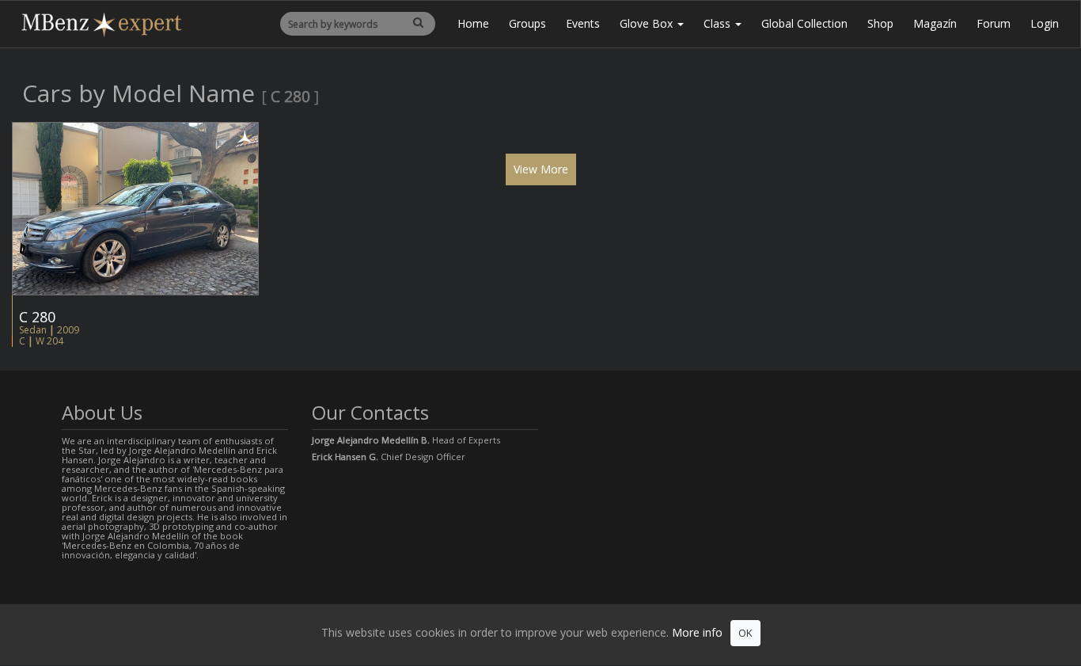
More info (697, 632)
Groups (527, 23)
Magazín (935, 23)
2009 (68, 330)
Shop (880, 23)
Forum (994, 23)
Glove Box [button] (648, 23)
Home (473, 23)
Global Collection (804, 23)
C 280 (37, 316)
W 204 (49, 341)
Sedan (33, 330)
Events (583, 23)
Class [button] (719, 23)
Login (1044, 23)
